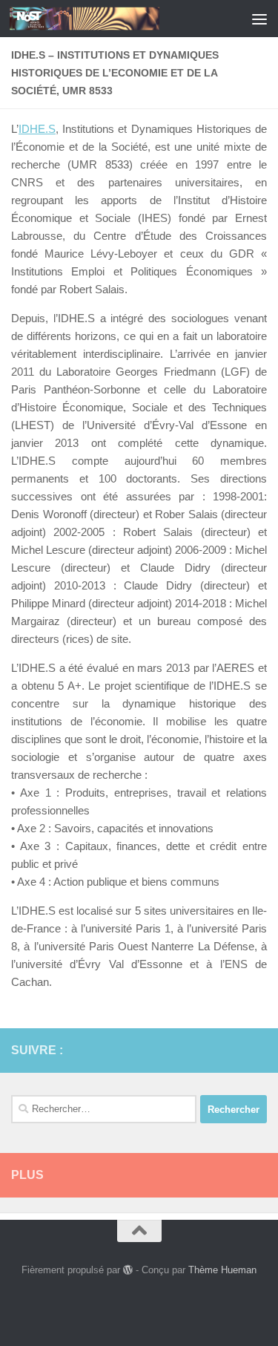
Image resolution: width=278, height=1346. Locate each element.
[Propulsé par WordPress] (128, 1270)
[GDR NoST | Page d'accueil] (110, 18)
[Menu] (259, 18)
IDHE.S (37, 128)
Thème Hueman (222, 1269)
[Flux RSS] (234, 1050)
